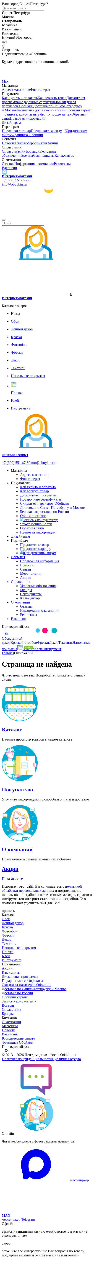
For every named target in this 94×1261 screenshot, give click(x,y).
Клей (6, 956)
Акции (52, 143)
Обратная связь (32, 528)
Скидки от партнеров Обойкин (44, 503)
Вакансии (9, 168)
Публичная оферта (66, 1059)
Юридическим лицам (39, 553)
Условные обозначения (38, 586)
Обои (6, 919)
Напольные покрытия (19, 948)
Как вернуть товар (52, 98)
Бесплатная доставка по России (41, 110)
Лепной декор (13, 923)
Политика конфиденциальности (27, 1059)
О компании (20, 602)
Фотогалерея (40, 90)
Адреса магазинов (16, 90)
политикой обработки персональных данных (42, 888)
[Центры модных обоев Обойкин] (47, 214)
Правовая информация (27, 118)
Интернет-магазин (17, 176)
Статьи (20, 143)
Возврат (8, 1005)
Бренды (27, 155)
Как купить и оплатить (20, 98)
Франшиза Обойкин (27, 135)
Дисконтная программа (38, 495)
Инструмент (11, 960)
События (18, 557)
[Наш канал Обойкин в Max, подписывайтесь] (4, 172)
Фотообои (10, 931)
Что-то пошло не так (55, 114)
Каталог (12, 730)
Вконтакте (10, 75)
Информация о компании (34, 164)
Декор (6, 939)
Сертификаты (44, 155)
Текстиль (9, 944)
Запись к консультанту (22, 114)
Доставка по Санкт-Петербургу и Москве (52, 507)
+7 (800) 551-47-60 (16, 180)
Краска (7, 927)
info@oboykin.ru (14, 184)
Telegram (8, 69)
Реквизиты (62, 164)
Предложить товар (16, 131)
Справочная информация (21, 151)
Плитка (7, 952)
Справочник (20, 582)
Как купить (11, 972)
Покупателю (17, 789)
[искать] (3, 220)
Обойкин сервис (78, 110)
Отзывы (8, 164)
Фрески (8, 935)
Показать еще (12, 879)
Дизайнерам (11, 122)
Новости (8, 143)
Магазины (10, 1026)
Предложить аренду (46, 131)
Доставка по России (17, 993)
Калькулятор (64, 155)
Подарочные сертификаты (39, 102)
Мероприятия (36, 143)
